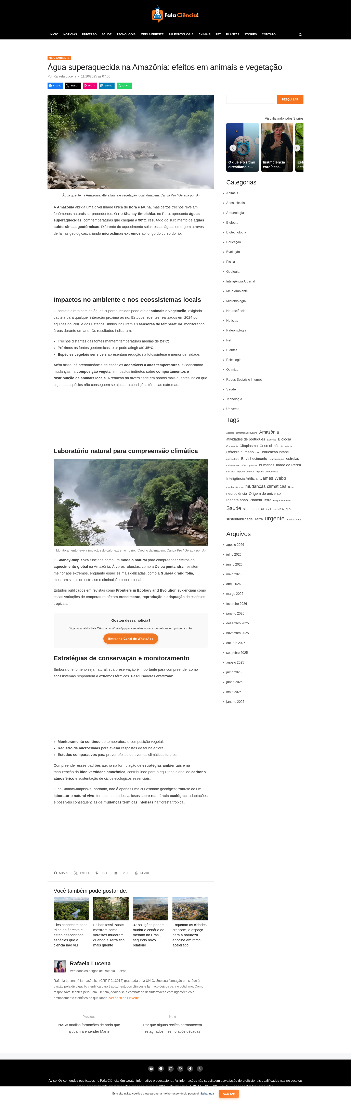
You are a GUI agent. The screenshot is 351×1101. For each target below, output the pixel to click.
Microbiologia (236, 301)
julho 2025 (234, 672)
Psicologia (234, 360)
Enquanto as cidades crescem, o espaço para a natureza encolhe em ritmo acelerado (189, 935)
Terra (259, 519)
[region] (131, 266)
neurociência (236, 494)
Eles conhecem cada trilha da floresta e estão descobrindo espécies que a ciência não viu (71, 935)
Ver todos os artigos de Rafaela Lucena (98, 971)
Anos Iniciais (235, 203)
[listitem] (242, 147)
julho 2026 (234, 554)
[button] (300, 35)
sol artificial (278, 509)
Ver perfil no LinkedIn (124, 998)
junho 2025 (234, 682)
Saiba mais (207, 1093)
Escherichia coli (276, 459)
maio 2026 (234, 574)
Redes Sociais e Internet (244, 379)
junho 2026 (234, 564)
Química (232, 369)
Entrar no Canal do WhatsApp (131, 638)
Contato (269, 34)
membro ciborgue (235, 487)
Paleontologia (181, 34)
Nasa (291, 487)
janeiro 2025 (235, 701)
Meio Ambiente (152, 34)
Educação (233, 242)
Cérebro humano (240, 452)
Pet (218, 34)
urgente (275, 518)
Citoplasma (248, 446)
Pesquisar (290, 99)
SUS (288, 509)
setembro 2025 (237, 652)
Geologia (232, 271)
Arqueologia (235, 213)
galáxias (253, 465)
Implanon (230, 471)
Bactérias (271, 439)
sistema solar (253, 509)
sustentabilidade (239, 519)
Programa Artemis (282, 500)
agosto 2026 (235, 544)
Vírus (298, 519)
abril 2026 (233, 584)
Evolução (233, 252)
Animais (204, 34)
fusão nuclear (233, 465)
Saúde (107, 34)
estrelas (292, 459)
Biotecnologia (236, 232)
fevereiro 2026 (236, 603)
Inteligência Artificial (240, 281)
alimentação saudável (246, 433)
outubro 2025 (235, 643)
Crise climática (271, 446)
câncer (288, 446)
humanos (266, 465)
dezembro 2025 (237, 623)
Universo (89, 34)
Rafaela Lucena (64, 76)
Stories (250, 34)
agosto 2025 (235, 662)
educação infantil (275, 452)
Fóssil (244, 465)
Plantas (232, 34)
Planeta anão (237, 500)
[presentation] (233, 148)
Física (230, 262)
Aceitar (229, 1093)
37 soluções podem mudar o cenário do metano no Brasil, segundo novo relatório (149, 935)
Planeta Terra (260, 500)
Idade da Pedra (288, 465)
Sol (269, 509)
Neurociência (236, 311)
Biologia (232, 222)
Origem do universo (265, 494)
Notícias (70, 34)
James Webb (273, 478)
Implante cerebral (245, 471)
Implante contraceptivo (267, 471)
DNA (258, 452)
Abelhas (230, 433)
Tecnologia (126, 34)
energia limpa (232, 459)
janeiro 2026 (235, 613)
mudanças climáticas (265, 486)
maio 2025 (234, 692)
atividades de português (245, 439)
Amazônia (269, 432)
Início (54, 34)
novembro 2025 (237, 633)
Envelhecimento (254, 459)
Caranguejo (232, 446)
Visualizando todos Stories (284, 118)
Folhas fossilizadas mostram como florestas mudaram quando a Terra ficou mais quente (110, 935)
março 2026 (234, 593)
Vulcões (290, 519)
